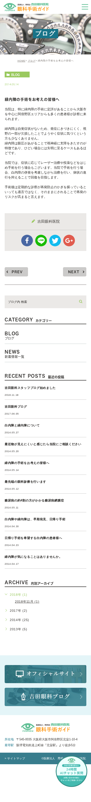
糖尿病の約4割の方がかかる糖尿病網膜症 (34, 500)
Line (41, 240)
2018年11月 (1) (27, 601)
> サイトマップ (15, 758)
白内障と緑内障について (22, 425)
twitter (55, 240)
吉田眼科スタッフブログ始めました (30, 388)
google (69, 240)
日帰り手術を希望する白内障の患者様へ (33, 538)
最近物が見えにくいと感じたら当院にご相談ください (43, 444)
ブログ (31, 61)
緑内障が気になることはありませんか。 (33, 556)
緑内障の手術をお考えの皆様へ (27, 463)
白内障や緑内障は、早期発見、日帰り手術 (35, 519)
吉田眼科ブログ (16, 406)
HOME (21, 61)
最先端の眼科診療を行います (25, 481)
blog (15, 74)
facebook (27, 240)
